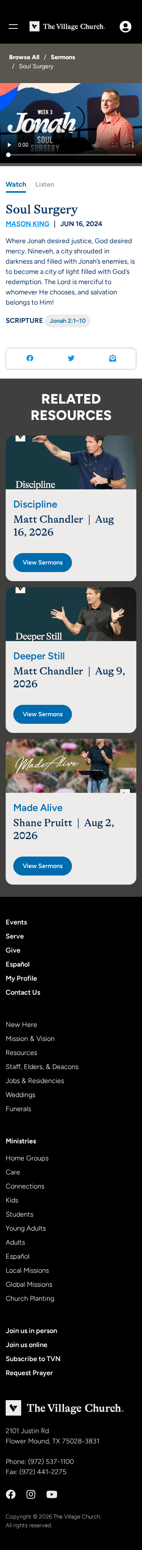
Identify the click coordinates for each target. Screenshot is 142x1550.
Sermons (63, 57)
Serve (15, 936)
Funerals (18, 1109)
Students (19, 1214)
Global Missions (29, 1284)
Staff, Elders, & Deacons (42, 1067)
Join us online (26, 1345)
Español (18, 964)
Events (16, 922)
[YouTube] (52, 1494)
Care (13, 1172)
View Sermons (42, 562)
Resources (21, 1053)
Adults (15, 1242)
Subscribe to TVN (33, 1359)
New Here (21, 1024)
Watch (16, 184)
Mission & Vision (30, 1038)
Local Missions (27, 1270)
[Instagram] (31, 1494)
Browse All (24, 57)
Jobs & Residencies (35, 1081)
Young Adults (26, 1228)
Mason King (27, 224)
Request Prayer (29, 1373)
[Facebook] (10, 1494)
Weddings (20, 1095)
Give (13, 950)
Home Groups (27, 1158)
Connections (25, 1186)
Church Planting (30, 1298)
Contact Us (23, 992)
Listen (44, 184)
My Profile (21, 978)
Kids (12, 1200)
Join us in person (31, 1331)
